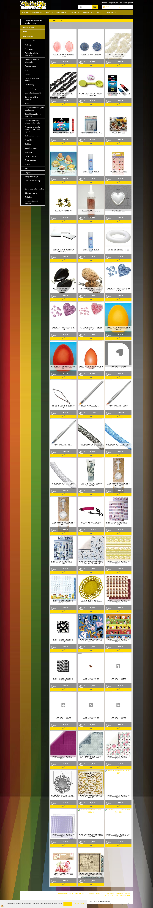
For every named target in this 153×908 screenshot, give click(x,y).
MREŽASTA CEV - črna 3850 (91, 445)
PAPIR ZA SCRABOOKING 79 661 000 (118, 641)
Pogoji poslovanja (93, 13)
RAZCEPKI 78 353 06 (63, 211)
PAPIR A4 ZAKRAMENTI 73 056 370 (63, 563)
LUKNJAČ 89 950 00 (91, 718)
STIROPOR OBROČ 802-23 (118, 250)
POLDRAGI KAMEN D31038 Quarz (63, 56)
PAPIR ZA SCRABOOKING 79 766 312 (63, 836)
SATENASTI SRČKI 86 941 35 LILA (63, 329)
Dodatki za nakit (28, 27)
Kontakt (111, 13)
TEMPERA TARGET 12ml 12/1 (118, 94)
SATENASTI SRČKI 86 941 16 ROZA (90, 329)
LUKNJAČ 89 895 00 (91, 679)
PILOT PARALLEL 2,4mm (91, 406)
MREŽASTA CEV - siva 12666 (63, 484)
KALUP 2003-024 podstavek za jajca (63, 173)
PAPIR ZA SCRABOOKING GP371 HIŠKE (63, 602)
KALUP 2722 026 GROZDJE (91, 133)
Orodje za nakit (28, 36)
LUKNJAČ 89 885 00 (63, 718)
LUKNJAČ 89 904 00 (118, 679)
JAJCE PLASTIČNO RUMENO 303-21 (118, 329)
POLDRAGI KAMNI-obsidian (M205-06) (63, 95)
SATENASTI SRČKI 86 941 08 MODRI (118, 290)
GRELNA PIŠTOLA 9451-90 (90, 523)
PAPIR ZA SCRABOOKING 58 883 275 (63, 758)
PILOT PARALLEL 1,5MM (118, 406)
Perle (25, 32)
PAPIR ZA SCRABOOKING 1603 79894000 (118, 836)
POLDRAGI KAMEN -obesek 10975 (91, 290)
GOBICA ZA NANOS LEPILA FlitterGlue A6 (63, 251)
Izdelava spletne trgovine (118, 904)
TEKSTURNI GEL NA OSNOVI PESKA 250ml (90, 485)
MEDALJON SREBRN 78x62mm (63, 796)
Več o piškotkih (79, 904)
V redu (67, 904)
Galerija (74, 13)
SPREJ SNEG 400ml (91, 172)
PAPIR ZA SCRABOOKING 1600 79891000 (91, 836)
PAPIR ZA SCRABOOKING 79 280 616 (91, 797)
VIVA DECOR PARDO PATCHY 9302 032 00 (90, 95)
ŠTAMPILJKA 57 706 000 (63, 874)
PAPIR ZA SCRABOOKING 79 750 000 (118, 602)
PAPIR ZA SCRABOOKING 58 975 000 (118, 758)
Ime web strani (81, 894)
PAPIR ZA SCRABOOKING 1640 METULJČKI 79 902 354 (91, 563)
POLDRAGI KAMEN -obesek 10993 (63, 290)
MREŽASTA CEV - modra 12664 (118, 445)
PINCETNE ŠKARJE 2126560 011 (63, 407)
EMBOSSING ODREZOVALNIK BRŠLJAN (118, 485)
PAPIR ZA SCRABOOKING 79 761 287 (118, 797)
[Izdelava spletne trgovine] (129, 904)
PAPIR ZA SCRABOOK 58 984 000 (90, 758)
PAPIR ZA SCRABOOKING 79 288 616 (118, 563)
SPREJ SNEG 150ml (91, 250)
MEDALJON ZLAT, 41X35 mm (91, 601)
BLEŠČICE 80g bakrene (91, 211)
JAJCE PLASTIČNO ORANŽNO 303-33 (91, 368)
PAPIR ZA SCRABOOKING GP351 (63, 680)
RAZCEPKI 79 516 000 (118, 172)
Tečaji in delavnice (56, 13)
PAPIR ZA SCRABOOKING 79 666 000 (91, 641)
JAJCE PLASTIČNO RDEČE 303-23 (63, 368)
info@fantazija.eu (104, 901)
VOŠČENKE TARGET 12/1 (63, 133)
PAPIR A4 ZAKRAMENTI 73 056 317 (118, 524)
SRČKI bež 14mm (118, 211)
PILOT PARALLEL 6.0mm (63, 445)
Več (63, 65)
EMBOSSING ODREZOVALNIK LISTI (63, 524)
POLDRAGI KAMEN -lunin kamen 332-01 (118, 56)
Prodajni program (32, 13)
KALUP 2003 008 (118, 133)
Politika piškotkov (123, 896)
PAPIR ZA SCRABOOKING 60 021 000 (91, 875)
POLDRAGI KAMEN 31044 (91, 55)
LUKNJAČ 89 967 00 (118, 718)
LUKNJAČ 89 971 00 (118, 367)
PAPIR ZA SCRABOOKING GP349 (63, 641)
